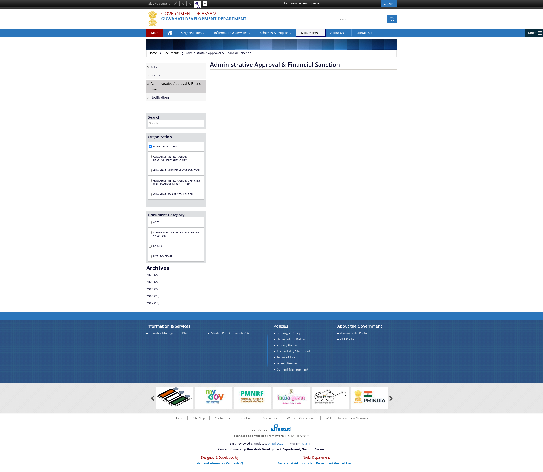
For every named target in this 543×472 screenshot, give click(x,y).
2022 (149, 275)
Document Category (166, 214)
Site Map (199, 418)
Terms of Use (286, 357)
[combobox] (197, 4)
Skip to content (159, 3)
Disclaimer (269, 418)
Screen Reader (287, 363)
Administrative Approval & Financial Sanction (177, 86)
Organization (160, 136)
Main (154, 33)
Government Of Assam (189, 13)
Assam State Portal (354, 333)
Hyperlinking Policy (291, 339)
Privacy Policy (287, 345)
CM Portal (347, 339)
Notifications (160, 97)
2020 (149, 282)
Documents (310, 33)
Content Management (292, 369)
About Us (337, 33)
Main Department (165, 146)
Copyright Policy (288, 333)
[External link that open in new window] (174, 397)
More (532, 33)
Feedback (246, 418)
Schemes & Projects (274, 33)
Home (171, 36)
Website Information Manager (347, 418)
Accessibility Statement (293, 351)
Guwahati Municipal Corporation (176, 170)
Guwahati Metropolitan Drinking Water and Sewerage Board (176, 182)
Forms (155, 75)
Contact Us (364, 33)
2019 (149, 289)
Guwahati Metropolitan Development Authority (170, 158)
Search (154, 117)
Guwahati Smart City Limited (173, 194)
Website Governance (301, 418)
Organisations (191, 33)
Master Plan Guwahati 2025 (231, 333)
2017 (149, 303)
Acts (154, 67)
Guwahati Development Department (203, 19)
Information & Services (231, 33)
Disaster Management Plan (169, 333)
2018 (149, 296)
